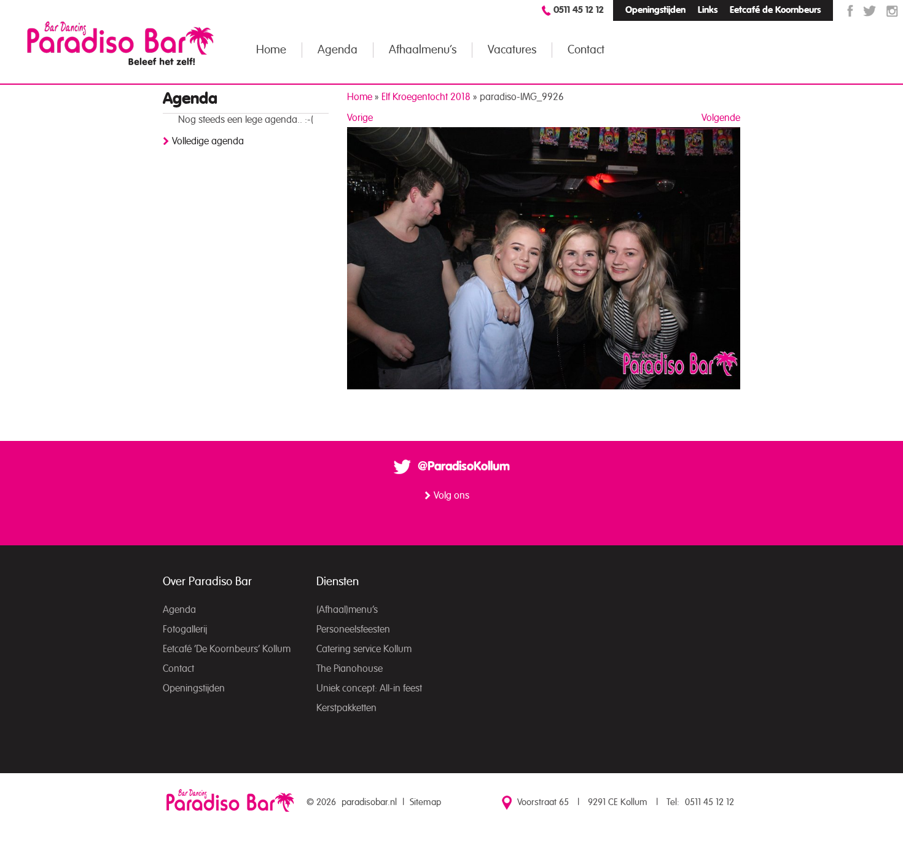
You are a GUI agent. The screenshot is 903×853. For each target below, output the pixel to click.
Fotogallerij (185, 629)
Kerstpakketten (346, 708)
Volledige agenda (208, 141)
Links (707, 10)
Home (271, 50)
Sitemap (425, 802)
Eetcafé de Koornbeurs (775, 10)
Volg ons (451, 496)
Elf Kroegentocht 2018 (426, 97)
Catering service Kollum (364, 649)
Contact (586, 50)
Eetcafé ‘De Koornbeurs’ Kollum (227, 649)
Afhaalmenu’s (422, 50)
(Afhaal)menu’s (347, 610)
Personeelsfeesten (353, 629)
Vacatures (512, 50)
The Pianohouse (349, 669)
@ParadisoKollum (464, 467)
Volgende (721, 118)
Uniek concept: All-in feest (369, 688)
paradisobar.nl (369, 802)
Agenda (338, 50)
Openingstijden (655, 10)
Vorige (360, 118)
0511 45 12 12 (578, 10)
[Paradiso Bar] (120, 43)
